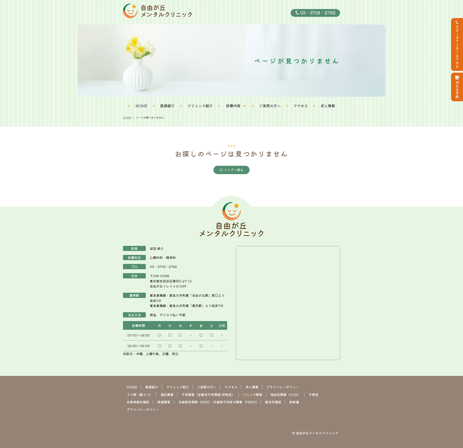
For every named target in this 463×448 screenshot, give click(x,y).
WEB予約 (457, 90)
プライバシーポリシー (282, 387)
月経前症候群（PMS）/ (217, 402)
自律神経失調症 (138, 402)
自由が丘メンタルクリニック (317, 432)
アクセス (300, 105)
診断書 (294, 402)
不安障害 (208, 394)
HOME (141, 105)
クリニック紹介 (200, 105)
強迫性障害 (285, 394)
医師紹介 (167, 105)
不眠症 (313, 394)
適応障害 (167, 394)
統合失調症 (273, 402)
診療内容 (233, 105)
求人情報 (327, 105)
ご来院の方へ (270, 105)
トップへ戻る (233, 169)
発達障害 (163, 402)
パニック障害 (252, 394)
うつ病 (140, 394)
